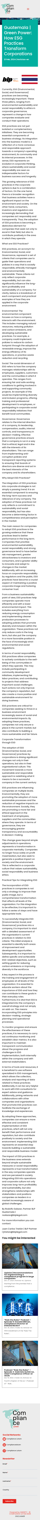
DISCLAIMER (20, 1516)
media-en (19, 1328)
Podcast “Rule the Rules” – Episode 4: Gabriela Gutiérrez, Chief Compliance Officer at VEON (19, 1373)
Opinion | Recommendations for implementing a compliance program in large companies (19, 1275)
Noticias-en (23, 59)
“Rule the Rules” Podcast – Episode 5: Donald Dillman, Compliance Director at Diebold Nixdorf (17, 1323)
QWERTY (23, 1512)
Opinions (28, 1280)
